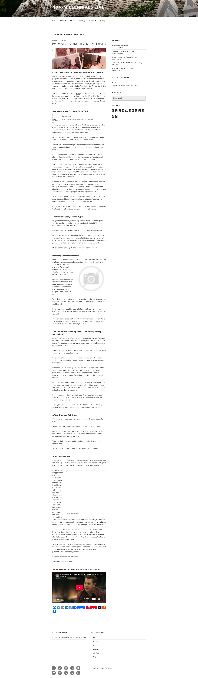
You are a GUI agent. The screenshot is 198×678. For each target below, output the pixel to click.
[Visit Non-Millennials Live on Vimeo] (120, 111)
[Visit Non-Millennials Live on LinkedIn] (139, 111)
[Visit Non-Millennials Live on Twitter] (143, 111)
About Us (63, 21)
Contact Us (92, 21)
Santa (101, 137)
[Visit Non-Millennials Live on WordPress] (113, 111)
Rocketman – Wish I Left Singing (123, 68)
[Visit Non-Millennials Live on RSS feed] (126, 111)
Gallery (102, 21)
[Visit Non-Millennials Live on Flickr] (123, 111)
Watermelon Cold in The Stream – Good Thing (127, 63)
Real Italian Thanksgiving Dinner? (123, 51)
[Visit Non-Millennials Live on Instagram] (116, 111)
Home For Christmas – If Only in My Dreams (79, 43)
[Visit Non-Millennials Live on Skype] (136, 111)
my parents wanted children (86, 164)
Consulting (81, 21)
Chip (78, 94)
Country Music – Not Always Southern (124, 57)
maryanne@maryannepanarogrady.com (125, 85)
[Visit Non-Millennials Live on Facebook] (113, 117)
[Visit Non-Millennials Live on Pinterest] (116, 117)
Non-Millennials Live (78, 7)
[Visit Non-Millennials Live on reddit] (133, 111)
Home (54, 21)
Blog (72, 21)
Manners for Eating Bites (120, 45)
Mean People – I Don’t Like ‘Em (75, 637)
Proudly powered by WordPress (101, 668)
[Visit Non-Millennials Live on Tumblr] (130, 111)
